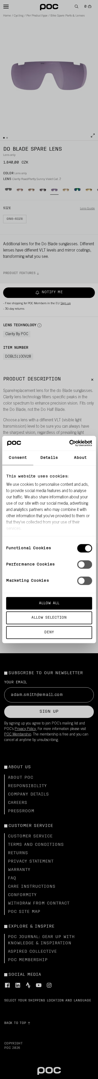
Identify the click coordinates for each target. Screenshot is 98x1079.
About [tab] (80, 458)
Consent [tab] (18, 458)
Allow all (49, 603)
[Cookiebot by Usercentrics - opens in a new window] (70, 443)
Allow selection (49, 618)
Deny (49, 632)
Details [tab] (49, 458)
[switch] (84, 564)
